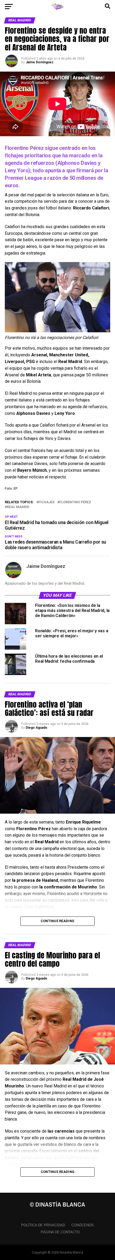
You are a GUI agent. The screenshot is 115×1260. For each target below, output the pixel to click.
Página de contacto (60, 1232)
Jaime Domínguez (39, 62)
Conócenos (82, 1225)
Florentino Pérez (75, 502)
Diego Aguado (36, 728)
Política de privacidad (43, 1225)
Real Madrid (18, 507)
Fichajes (47, 502)
